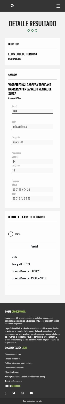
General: (15, 156)
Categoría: (16, 137)
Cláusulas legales (12, 372)
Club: (14, 121)
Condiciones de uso (13, 354)
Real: (14, 193)
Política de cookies (12, 358)
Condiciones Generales (14, 367)
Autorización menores (13, 381)
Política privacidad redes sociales (18, 363)
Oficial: (14, 184)
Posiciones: (16, 153)
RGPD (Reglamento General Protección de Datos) (25, 376)
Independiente (14, 58)
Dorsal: (15, 106)
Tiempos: (15, 181)
